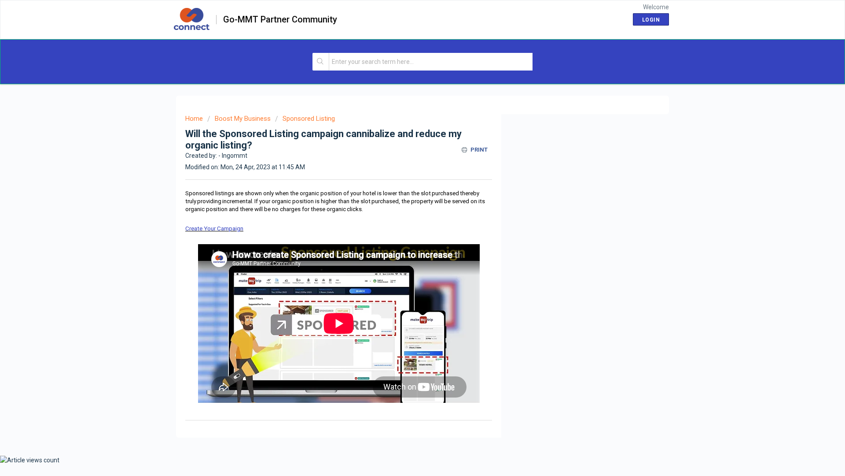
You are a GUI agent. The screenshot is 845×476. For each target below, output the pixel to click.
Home (194, 119)
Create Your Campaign (214, 228)
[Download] (406, 122)
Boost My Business (243, 119)
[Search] (321, 62)
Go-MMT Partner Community (280, 20)
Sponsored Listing (309, 119)
